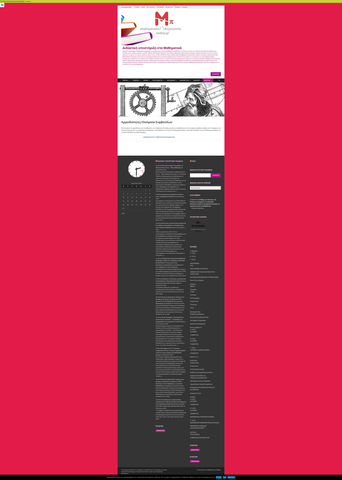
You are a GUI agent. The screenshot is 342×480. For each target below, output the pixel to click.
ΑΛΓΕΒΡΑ (193, 332)
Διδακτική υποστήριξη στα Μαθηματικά (152, 48)
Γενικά (192, 291)
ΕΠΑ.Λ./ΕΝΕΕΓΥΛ (151, 7)
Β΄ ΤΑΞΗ (193, 256)
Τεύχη (192, 308)
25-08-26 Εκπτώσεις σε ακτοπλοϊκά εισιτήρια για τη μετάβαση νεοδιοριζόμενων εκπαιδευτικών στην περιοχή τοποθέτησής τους (171, 225)
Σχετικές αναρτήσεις (198, 208)
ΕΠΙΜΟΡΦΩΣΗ (160, 430)
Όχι (225, 477)
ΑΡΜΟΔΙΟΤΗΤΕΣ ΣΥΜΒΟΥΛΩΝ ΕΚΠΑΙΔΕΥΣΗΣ (159, 137)
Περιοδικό (193, 289)
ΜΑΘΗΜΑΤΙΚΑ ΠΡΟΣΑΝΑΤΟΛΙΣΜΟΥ (202, 417)
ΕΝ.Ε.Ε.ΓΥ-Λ (194, 357)
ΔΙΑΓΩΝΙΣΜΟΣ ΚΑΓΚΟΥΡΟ (199, 268)
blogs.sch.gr (211, 470)
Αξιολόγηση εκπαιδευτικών (198, 378)
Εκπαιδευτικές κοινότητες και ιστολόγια (12, 1)
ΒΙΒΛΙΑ (192, 286)
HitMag (218, 470)
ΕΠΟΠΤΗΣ (207, 80)
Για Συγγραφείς (195, 298)
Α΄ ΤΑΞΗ (193, 253)
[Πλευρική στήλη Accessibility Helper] (2, 5)
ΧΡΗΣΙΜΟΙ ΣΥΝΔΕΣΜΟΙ (198, 320)
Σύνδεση (28, 1)
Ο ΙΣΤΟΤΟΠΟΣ (195, 434)
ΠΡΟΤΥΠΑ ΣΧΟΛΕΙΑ (197, 280)
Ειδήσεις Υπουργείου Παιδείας (170, 161)
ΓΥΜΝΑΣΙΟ (137, 7)
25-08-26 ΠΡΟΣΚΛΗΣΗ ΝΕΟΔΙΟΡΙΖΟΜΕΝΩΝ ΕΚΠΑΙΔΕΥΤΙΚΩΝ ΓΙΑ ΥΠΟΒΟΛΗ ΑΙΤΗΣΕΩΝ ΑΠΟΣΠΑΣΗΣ (170, 261)
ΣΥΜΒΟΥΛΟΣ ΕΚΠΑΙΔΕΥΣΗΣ (199, 437)
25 (128, 204)
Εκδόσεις (197, 80)
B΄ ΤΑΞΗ (192, 408)
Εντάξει (219, 477)
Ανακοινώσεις (194, 363)
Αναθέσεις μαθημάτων (197, 314)
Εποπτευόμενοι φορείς (197, 369)
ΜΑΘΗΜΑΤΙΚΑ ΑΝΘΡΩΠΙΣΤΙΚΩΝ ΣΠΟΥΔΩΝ (204, 422)
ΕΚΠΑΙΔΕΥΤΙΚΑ (169, 7)
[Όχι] (340, 477)
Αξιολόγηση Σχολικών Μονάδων (200, 381)
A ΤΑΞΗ (192, 399)
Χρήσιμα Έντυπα (195, 393)
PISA (191, 265)
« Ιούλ (123, 213)
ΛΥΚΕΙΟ (143, 7)
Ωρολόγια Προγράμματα (197, 324)
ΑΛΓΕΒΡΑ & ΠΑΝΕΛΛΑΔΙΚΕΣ (200, 350)
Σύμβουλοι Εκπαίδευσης (198, 375)
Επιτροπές (193, 304)
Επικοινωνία (194, 301)
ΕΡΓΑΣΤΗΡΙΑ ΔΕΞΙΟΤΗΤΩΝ (199, 317)
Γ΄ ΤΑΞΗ (192, 259)
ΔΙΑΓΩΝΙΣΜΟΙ (160, 7)
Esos (194, 161)
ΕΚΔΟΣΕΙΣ (184, 7)
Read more (231, 477)
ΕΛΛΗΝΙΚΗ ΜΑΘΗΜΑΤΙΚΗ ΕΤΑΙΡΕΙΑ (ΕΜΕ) (204, 277)
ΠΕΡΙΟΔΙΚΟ (177, 7)
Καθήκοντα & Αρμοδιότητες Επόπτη (201, 372)
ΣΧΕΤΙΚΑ (125, 80)
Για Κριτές (193, 295)
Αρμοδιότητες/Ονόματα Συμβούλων (201, 384)
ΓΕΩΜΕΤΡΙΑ (194, 335)
